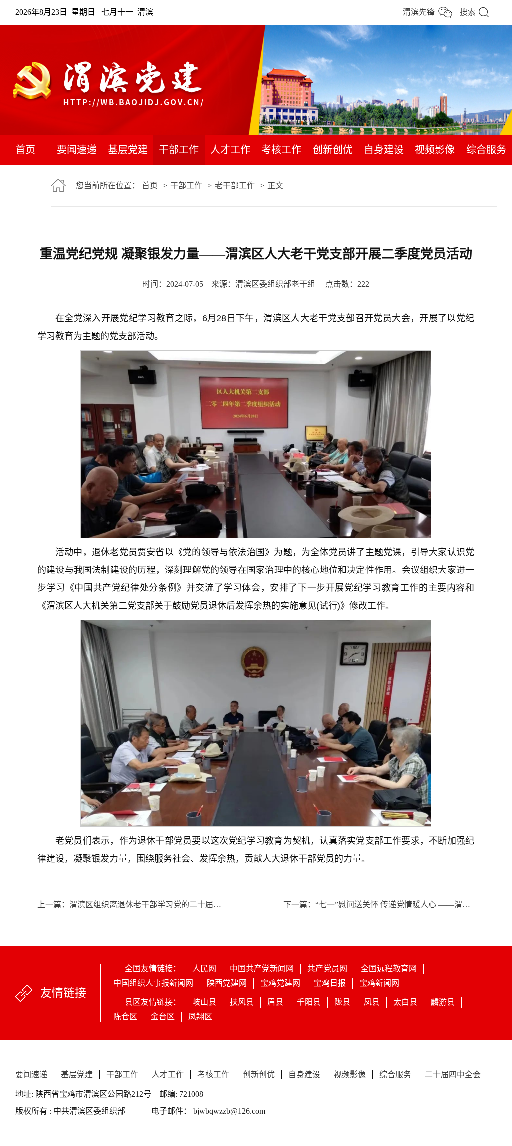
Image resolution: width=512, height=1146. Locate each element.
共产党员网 (328, 968)
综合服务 (486, 149)
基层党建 (128, 149)
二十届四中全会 (26, 194)
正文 (276, 185)
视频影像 (435, 149)
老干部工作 (235, 185)
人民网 (204, 968)
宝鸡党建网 (280, 983)
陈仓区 (126, 1016)
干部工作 (179, 149)
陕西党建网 (227, 983)
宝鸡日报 (330, 983)
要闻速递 (77, 149)
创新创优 (333, 149)
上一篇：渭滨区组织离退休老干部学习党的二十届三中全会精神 (147, 904)
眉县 (276, 1002)
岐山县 (204, 1002)
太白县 (406, 1002)
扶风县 (242, 1002)
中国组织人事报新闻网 (154, 983)
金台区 (163, 1016)
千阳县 (309, 1002)
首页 (26, 149)
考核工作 (282, 149)
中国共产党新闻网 (262, 968)
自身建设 (384, 149)
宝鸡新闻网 (380, 983)
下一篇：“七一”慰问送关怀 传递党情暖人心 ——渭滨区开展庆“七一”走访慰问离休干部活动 (379, 904)
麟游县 (443, 1002)
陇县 (342, 1002)
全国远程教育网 (389, 968)
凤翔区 (200, 1016)
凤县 (372, 1002)
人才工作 (230, 149)
